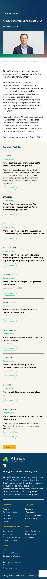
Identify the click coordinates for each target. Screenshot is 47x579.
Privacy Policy (8, 576)
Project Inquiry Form (10, 568)
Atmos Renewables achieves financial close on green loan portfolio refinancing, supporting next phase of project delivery (23, 258)
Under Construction (32, 518)
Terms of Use (20, 576)
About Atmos (7, 509)
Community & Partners (11, 527)
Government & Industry (11, 540)
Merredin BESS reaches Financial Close (21, 392)
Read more (9, 188)
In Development (30, 512)
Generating (29, 509)
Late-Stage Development (34, 515)
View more (9, 447)
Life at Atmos (29, 537)
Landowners (7, 534)
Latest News (14, 61)
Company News (8, 159)
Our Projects (29, 505)
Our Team (6, 515)
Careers (6, 521)
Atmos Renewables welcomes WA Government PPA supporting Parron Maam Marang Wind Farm (20, 207)
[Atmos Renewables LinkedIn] (4, 465)
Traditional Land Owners (11, 537)
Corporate (7, 505)
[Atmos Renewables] (14, 459)
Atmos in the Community (33, 531)
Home (5, 61)
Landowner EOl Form (10, 553)
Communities (8, 531)
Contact (6, 545)
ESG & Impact (8, 518)
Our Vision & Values (10, 512)
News (27, 527)
